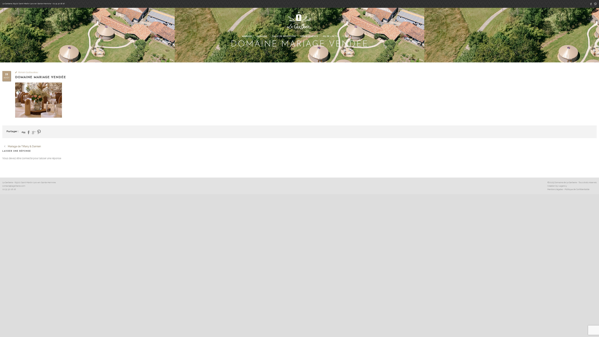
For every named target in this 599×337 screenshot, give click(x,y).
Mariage (247, 36)
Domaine (262, 36)
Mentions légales (555, 189)
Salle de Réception (284, 36)
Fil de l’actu (330, 36)
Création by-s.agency (557, 186)
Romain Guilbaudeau (28, 72)
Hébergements (309, 36)
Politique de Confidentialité (577, 189)
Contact (348, 36)
